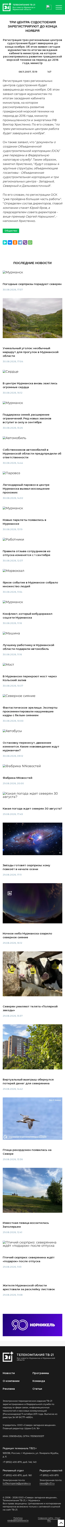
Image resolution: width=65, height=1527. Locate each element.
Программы (40, 1373)
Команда (38, 1381)
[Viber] (25, 242)
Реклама (9, 1388)
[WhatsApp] (30, 242)
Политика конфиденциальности (18, 1519)
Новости (9, 1373)
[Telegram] (20, 242)
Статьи (37, 1388)
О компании (11, 1381)
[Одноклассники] (15, 242)
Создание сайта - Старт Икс (49, 1519)
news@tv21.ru (47, 1483)
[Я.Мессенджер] (5, 242)
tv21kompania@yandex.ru (17, 1483)
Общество (11, 230)
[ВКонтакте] (10, 242)
